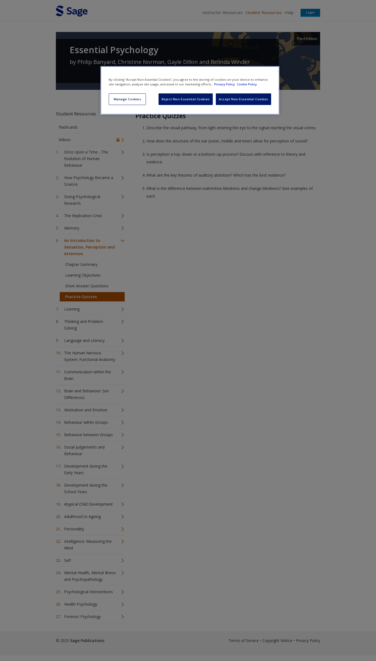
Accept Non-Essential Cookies (243, 99)
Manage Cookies (127, 99)
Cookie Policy (247, 84)
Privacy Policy (225, 84)
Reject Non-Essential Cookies (186, 99)
